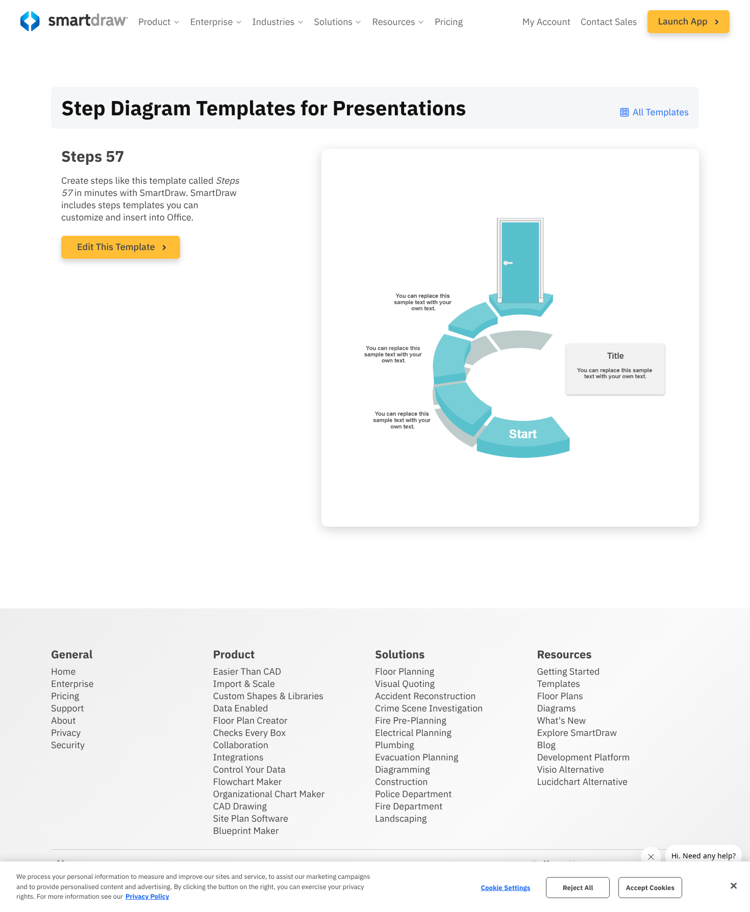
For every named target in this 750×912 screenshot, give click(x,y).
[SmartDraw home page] (74, 21)
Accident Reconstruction (425, 696)
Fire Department (408, 806)
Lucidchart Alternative (582, 781)
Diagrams (556, 708)
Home (63, 671)
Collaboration (240, 745)
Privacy (66, 732)
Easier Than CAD (247, 671)
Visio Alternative (570, 769)
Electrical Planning (413, 732)
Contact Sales (609, 22)
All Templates (661, 112)
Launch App (684, 21)
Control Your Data (249, 769)
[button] (159, 22)
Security (68, 745)
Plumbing (394, 745)
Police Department (413, 794)
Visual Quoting (405, 683)
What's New (561, 720)
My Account (546, 22)
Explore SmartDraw (577, 732)
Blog (546, 745)
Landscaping (401, 818)
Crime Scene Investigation (429, 708)
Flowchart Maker (247, 781)
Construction (401, 781)
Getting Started (568, 671)
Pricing (449, 22)
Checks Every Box (249, 732)
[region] (375, 886)
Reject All (578, 887)
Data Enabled (240, 708)
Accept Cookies (650, 887)
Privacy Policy (147, 896)
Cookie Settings (505, 887)
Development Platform (583, 757)
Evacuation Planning (416, 757)
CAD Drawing (240, 806)
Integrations (238, 757)
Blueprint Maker (246, 830)
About (63, 720)
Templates (559, 683)
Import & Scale (244, 683)
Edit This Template (116, 247)
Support (67, 708)
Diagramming (402, 769)
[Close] (733, 885)
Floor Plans (560, 696)
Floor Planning (404, 671)
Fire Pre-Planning (410, 720)
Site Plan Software (250, 818)
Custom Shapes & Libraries (268, 696)
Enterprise (72, 683)
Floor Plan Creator (250, 720)
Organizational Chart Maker (269, 794)
